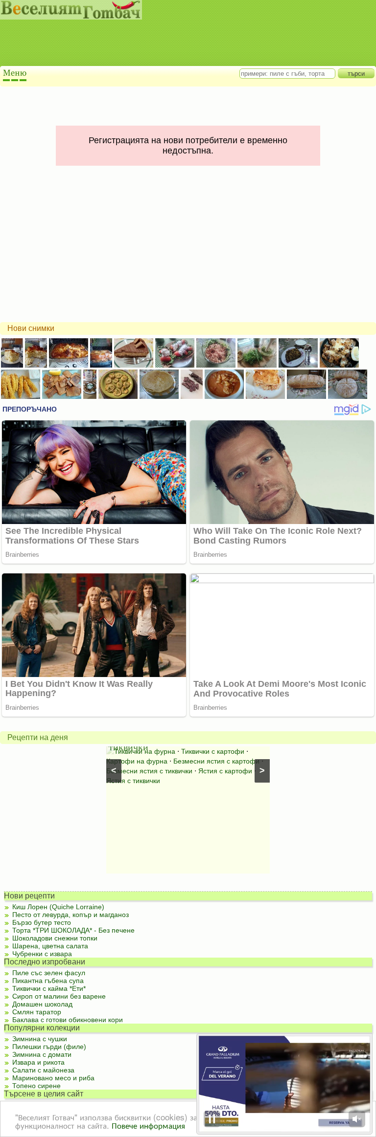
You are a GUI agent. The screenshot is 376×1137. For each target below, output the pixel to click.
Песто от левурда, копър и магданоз (70, 914)
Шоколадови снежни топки (54, 938)
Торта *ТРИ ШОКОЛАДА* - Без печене (73, 930)
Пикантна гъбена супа (48, 980)
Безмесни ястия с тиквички (149, 771)
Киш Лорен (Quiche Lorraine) (58, 907)
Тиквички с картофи (212, 751)
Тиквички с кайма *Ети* (49, 988)
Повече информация (148, 1125)
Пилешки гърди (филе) (49, 1046)
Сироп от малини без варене (59, 996)
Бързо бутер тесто (41, 922)
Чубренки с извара (42, 954)
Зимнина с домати (41, 1054)
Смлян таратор (36, 1012)
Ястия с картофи (225, 771)
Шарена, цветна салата (50, 946)
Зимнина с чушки (39, 1039)
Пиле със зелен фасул (48, 973)
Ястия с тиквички (133, 781)
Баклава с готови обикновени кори (67, 1020)
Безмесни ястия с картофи (216, 761)
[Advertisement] (178, 44)
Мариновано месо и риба (53, 1078)
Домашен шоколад (42, 1004)
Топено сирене (36, 1086)
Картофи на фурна (136, 761)
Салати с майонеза (43, 1070)
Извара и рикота (38, 1062)
